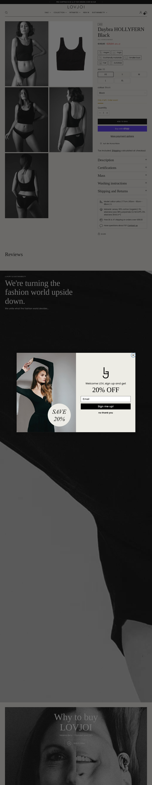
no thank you (105, 412)
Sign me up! (106, 406)
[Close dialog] (133, 355)
